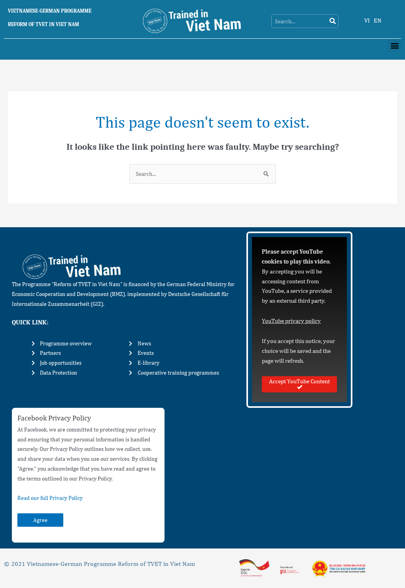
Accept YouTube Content (299, 381)
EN (377, 20)
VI (367, 20)
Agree (40, 520)
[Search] (332, 21)
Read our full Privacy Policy (50, 498)
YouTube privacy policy (291, 320)
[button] (394, 45)
